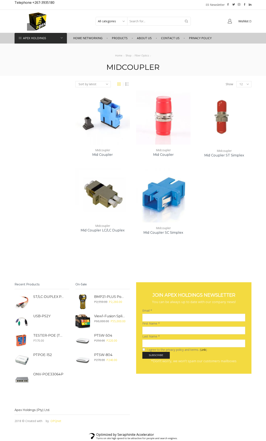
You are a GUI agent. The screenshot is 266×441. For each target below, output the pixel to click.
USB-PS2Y (41, 316)
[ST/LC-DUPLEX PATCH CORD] (22, 302)
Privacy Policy (200, 38)
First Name (151, 323)
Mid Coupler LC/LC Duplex (103, 230)
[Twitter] (233, 4)
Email (147, 310)
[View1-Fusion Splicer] (82, 321)
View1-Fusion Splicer (109, 316)
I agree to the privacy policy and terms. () (176, 350)
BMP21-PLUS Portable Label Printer (109, 297)
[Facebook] (228, 4)
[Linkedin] (250, 4)
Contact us (170, 38)
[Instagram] (239, 4)
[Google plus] (244, 4)
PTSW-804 (103, 355)
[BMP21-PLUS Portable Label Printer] (82, 302)
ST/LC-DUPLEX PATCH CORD (48, 297)
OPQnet (55, 421)
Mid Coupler (102, 155)
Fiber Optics (142, 55)
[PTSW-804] (82, 360)
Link (203, 350)
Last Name (151, 336)
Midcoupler (102, 150)
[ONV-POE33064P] (22, 379)
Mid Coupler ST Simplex (224, 155)
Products (120, 38)
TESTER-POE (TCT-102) (48, 335)
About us (144, 38)
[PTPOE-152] (22, 360)
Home (118, 55)
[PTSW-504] (82, 340)
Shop (129, 55)
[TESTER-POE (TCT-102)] (22, 340)
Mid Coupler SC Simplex (163, 233)
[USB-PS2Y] (22, 321)
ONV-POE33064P (48, 374)
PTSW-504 (103, 335)
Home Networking (87, 38)
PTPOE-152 (42, 355)
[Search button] (186, 21)
